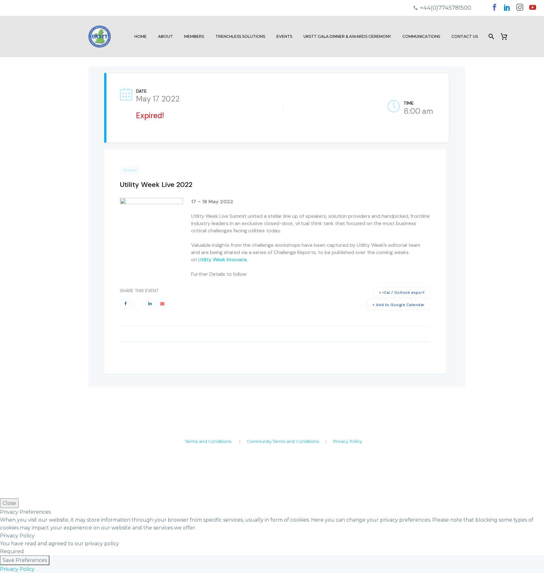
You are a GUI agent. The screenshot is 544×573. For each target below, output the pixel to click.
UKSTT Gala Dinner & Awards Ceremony (347, 36)
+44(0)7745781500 (445, 7)
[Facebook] (494, 9)
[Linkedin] (149, 303)
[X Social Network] (137, 303)
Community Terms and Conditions (283, 441)
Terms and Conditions (208, 441)
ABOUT (165, 36)
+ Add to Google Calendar (398, 304)
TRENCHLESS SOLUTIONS (240, 36)
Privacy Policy (347, 441)
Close (9, 503)
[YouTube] (532, 9)
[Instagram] (519, 9)
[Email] (162, 303)
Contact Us (464, 36)
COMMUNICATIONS (421, 36)
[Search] (490, 36)
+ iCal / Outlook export (402, 292)
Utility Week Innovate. (223, 259)
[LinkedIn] (507, 9)
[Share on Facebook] (125, 303)
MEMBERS (194, 36)
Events (284, 36)
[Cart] (506, 36)
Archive (130, 170)
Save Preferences (25, 560)
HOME (140, 36)
